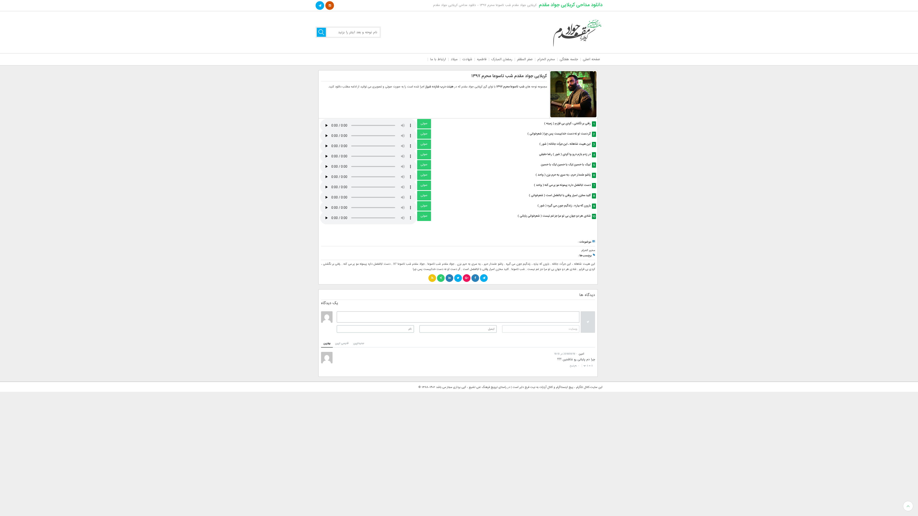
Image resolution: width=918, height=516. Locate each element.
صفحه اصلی (591, 59)
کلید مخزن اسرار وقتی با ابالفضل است (486, 269)
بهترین (326, 343)
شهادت (467, 59)
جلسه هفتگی (569, 59)
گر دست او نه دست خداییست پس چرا (436, 269)
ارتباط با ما (438, 59)
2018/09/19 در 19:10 (564, 354)
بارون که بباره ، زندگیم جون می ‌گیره (527, 264)
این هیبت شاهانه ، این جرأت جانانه (573, 264)
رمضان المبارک (501, 59)
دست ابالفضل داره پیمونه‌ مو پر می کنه (366, 264)
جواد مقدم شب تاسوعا (440, 264)
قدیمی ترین (342, 343)
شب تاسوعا (518, 269)
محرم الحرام (546, 59)
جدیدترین (358, 343)
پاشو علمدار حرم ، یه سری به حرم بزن (480, 264)
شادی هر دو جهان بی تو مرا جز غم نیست (551, 269)
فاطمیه (481, 59)
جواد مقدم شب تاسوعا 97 (409, 264)
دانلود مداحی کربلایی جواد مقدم (570, 4)
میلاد (454, 59)
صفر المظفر (525, 59)
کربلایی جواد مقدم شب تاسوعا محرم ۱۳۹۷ (509, 76)
